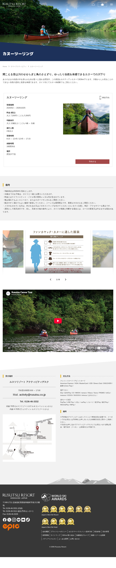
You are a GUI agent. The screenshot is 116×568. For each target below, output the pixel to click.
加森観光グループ (82, 535)
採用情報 (45, 535)
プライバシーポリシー (59, 531)
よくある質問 (63, 539)
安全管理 (106, 531)
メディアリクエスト (49, 539)
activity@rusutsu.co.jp (32, 394)
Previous (51, 280)
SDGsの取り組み (68, 535)
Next (65, 280)
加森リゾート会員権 (98, 535)
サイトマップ (55, 535)
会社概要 (45, 531)
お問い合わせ (75, 539)
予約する (92, 162)
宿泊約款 (97, 531)
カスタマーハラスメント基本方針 (80, 531)
